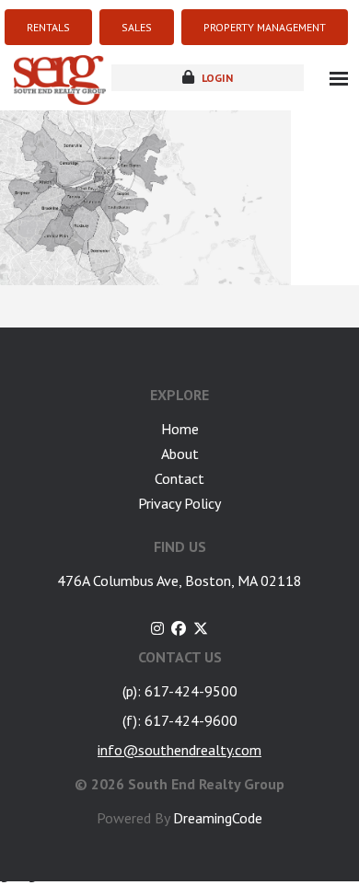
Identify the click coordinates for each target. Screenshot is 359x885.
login (216, 78)
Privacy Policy (179, 503)
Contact (179, 478)
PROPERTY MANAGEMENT (264, 27)
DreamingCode (217, 818)
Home (180, 429)
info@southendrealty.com (179, 750)
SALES (137, 27)
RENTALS (48, 27)
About (180, 453)
